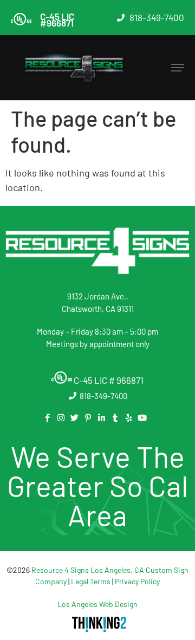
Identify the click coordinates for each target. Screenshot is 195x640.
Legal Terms (90, 581)
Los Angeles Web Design (97, 604)
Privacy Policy (137, 581)
